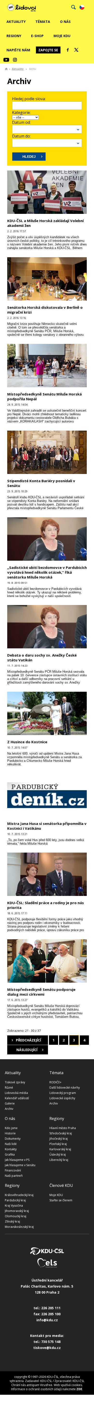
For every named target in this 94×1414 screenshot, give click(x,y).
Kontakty (11, 1149)
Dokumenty (12, 1139)
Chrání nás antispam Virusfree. (32, 1385)
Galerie (10, 1103)
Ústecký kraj (57, 1154)
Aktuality (16, 21)
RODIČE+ (55, 1082)
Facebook (68, 50)
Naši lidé (11, 1144)
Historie (10, 1133)
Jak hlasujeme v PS (17, 1160)
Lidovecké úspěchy (62, 1098)
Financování (13, 1170)
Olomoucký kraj (15, 1216)
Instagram (15, 60)
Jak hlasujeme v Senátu (20, 1165)
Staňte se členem (60, 1200)
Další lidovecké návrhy (64, 1087)
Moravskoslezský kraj (19, 1227)
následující (26, 1049)
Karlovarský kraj (60, 1149)
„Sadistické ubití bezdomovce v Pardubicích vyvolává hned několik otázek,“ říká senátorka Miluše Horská (47, 572)
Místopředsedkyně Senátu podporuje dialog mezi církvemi (41, 992)
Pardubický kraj (15, 1200)
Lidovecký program (62, 1093)
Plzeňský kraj (58, 1144)
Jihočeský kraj (58, 1139)
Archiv (9, 1109)
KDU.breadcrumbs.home (6, 69)
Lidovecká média (16, 1093)
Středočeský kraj (60, 1133)
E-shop (37, 35)
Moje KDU (62, 35)
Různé (9, 1087)
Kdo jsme (11, 1128)
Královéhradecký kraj (19, 1195)
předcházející (28, 1040)
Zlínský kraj (12, 1221)
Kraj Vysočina (14, 1206)
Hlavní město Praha (62, 1128)
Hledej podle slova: (29, 98)
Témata (42, 21)
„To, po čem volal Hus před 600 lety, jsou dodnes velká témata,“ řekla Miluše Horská (45, 841)
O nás (65, 21)
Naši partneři (14, 1176)
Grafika (10, 1154)
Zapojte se (48, 50)
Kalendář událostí (17, 1098)
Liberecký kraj (58, 1160)
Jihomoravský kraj (17, 1211)
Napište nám (18, 50)
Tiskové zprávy (15, 1082)
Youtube (6, 60)
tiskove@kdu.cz (47, 1347)
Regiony (14, 35)
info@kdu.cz (47, 1320)
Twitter (76, 50)
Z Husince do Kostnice (27, 741)
